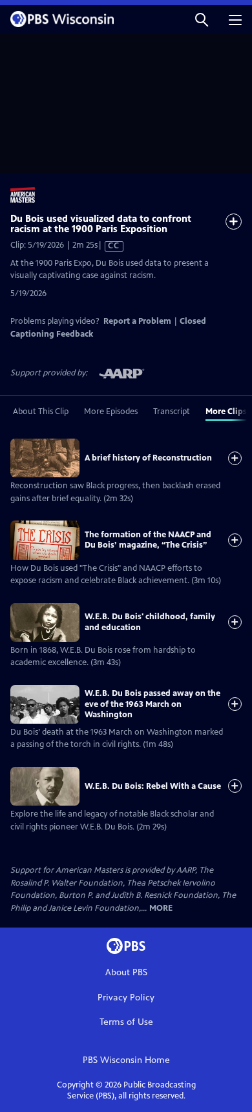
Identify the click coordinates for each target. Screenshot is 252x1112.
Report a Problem (137, 321)
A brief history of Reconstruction (148, 458)
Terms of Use (126, 1022)
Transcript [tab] (171, 411)
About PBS (126, 972)
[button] (201, 19)
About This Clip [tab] (40, 411)
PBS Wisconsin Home (126, 1060)
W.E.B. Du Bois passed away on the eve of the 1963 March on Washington (152, 704)
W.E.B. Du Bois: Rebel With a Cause (153, 786)
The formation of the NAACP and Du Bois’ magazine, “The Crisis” (148, 540)
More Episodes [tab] (111, 411)
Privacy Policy (126, 997)
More (161, 908)
